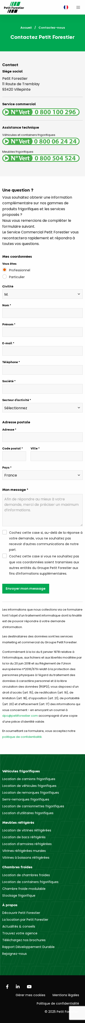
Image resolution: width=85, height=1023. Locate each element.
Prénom (7, 324)
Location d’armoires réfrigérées (27, 844)
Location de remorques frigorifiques (30, 792)
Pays (6, 467)
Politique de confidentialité (58, 1003)
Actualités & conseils (18, 926)
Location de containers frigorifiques (30, 882)
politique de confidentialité (22, 737)
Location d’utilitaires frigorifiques (27, 813)
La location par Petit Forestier (25, 919)
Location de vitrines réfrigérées (26, 830)
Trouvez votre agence (19, 933)
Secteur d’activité (15, 400)
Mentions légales (66, 995)
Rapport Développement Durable (28, 947)
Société (8, 381)
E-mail (7, 343)
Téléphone (10, 362)
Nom (5, 305)
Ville (34, 448)
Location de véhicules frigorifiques (29, 785)
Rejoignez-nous (14, 953)
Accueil (26, 27)
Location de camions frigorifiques (28, 779)
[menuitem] (65, 7)
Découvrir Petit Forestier (21, 913)
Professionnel (19, 270)
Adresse (8, 429)
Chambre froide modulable (24, 888)
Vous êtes (9, 264)
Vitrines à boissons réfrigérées (25, 857)
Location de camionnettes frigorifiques (33, 806)
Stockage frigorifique (18, 895)
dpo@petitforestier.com (20, 716)
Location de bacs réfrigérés (24, 837)
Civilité (7, 286)
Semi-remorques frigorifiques (25, 799)
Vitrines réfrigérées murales (24, 850)
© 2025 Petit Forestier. (62, 1011)
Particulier (17, 277)
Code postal (11, 448)
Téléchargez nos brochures (24, 940)
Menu (78, 7)
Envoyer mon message (26, 588)
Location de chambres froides (26, 875)
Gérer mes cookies (30, 995)
